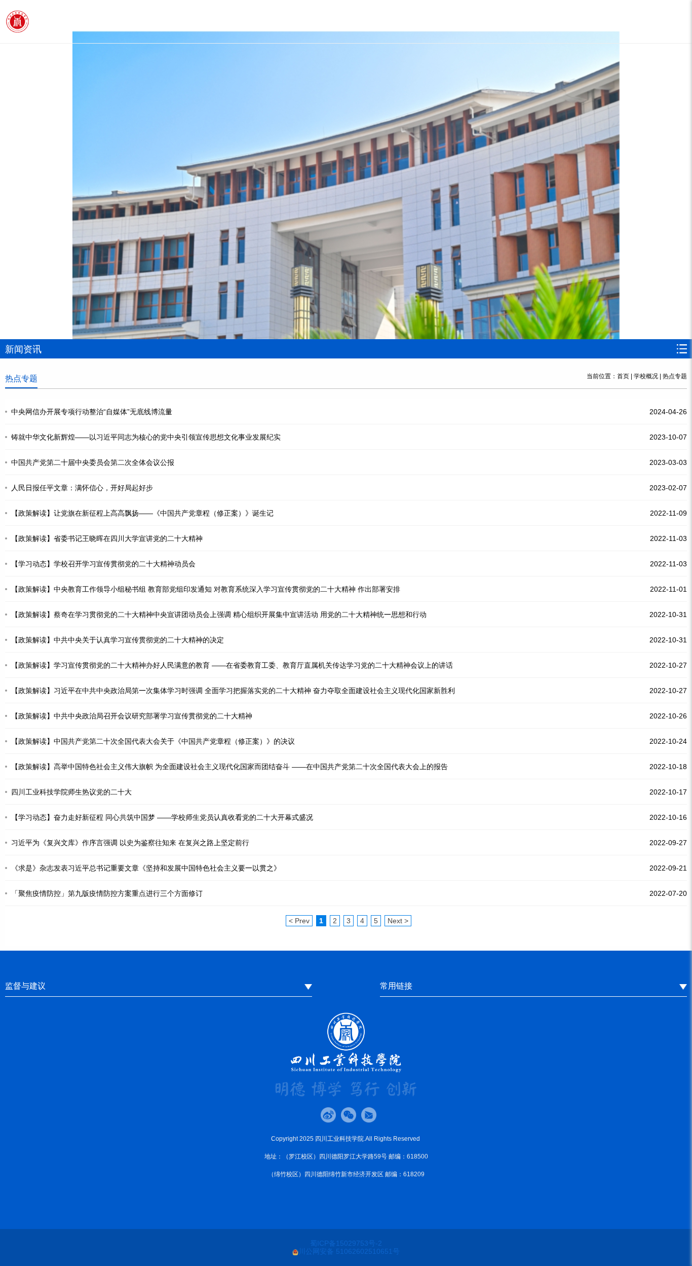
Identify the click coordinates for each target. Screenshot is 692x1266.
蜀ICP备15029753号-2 (346, 1243)
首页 (623, 376)
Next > (398, 921)
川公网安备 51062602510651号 (349, 1251)
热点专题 (675, 376)
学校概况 (646, 376)
